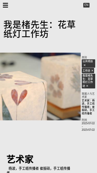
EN (86, 5)
